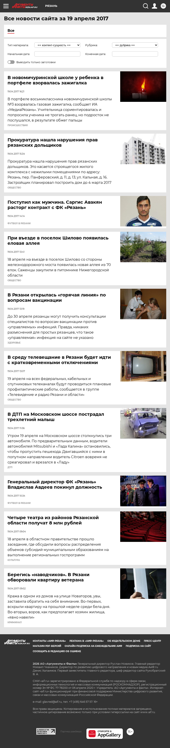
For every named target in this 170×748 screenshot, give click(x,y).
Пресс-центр (152, 641)
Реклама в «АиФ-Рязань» (87, 641)
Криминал (15, 622)
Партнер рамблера (70, 731)
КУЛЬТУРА (14, 560)
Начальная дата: (19, 54)
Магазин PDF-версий (47, 646)
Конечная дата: (95, 54)
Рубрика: (91, 45)
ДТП (10, 467)
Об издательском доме (123, 641)
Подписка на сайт (138, 646)
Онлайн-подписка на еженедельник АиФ (93, 646)
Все (11, 30)
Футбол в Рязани (19, 223)
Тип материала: (18, 45)
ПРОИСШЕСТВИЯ (18, 125)
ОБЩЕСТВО (14, 188)
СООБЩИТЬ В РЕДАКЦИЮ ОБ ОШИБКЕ (57, 651)
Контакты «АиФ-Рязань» (49, 641)
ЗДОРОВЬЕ (14, 343)
